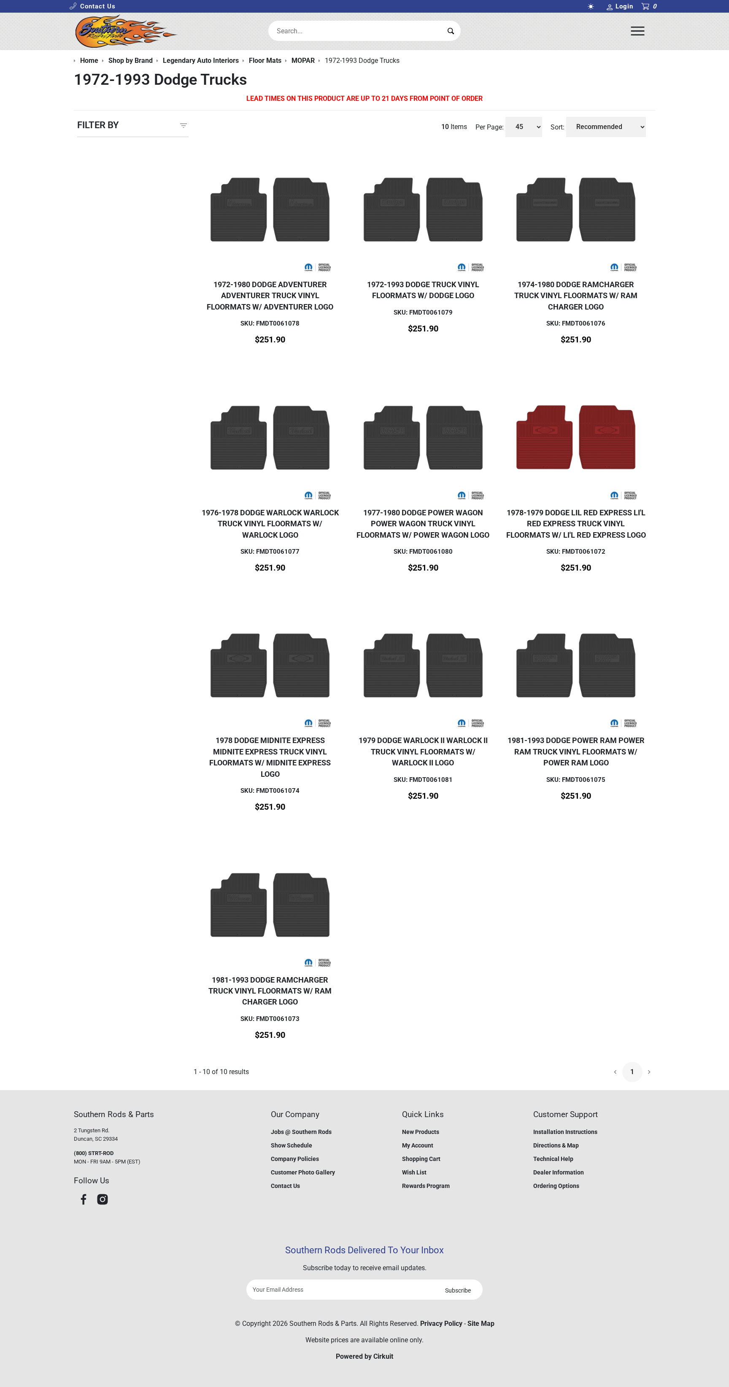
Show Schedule (291, 1145)
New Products (420, 1131)
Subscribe (458, 1290)
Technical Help (553, 1158)
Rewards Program (426, 1185)
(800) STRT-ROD (93, 1153)
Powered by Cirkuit (364, 1356)
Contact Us (285, 1185)
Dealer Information (558, 1172)
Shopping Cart (421, 1158)
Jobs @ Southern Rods (301, 1131)
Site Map (480, 1324)
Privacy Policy (441, 1324)
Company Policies (295, 1158)
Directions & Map (556, 1145)
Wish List (414, 1172)
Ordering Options (556, 1185)
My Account (417, 1145)
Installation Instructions (565, 1131)
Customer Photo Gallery (303, 1172)
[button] (92, 6)
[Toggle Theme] (592, 6)
